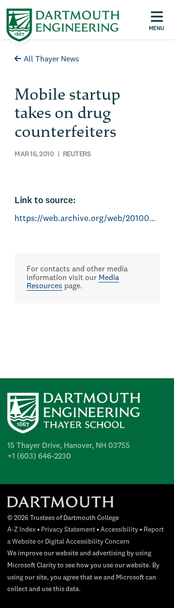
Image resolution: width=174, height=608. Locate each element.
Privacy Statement (68, 530)
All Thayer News (51, 59)
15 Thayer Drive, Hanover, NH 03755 (68, 446)
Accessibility (119, 530)
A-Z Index (21, 530)
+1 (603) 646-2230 (39, 456)
